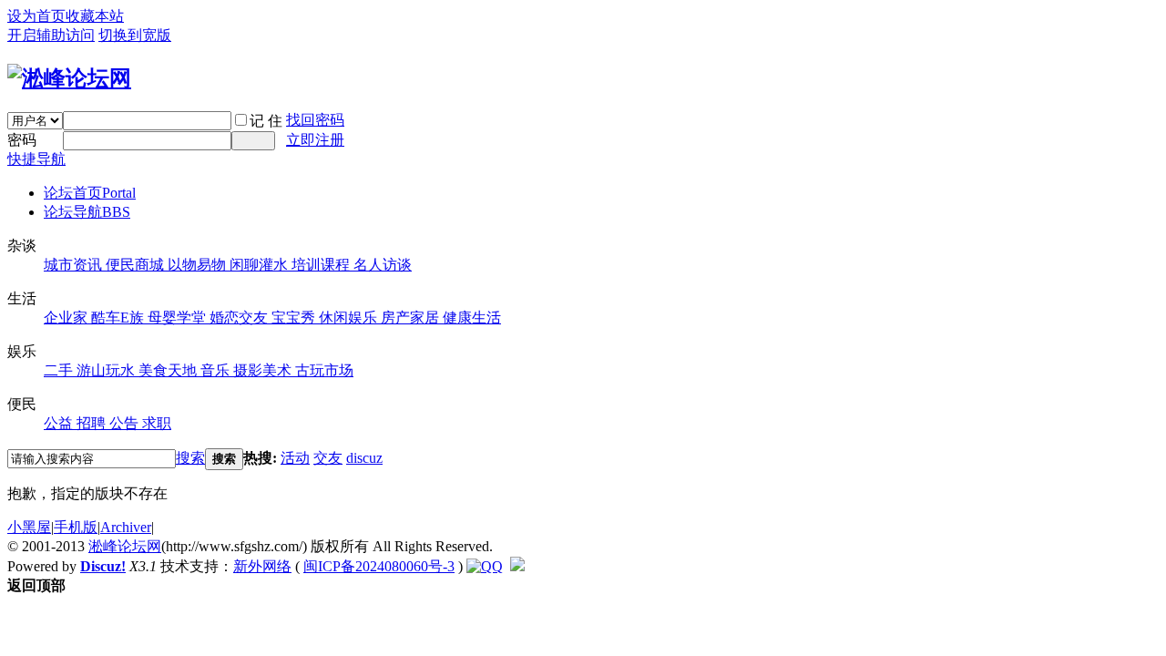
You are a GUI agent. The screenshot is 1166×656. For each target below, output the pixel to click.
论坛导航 (87, 212)
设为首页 (36, 16)
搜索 (190, 458)
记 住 (266, 120)
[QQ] (484, 566)
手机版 (75, 527)
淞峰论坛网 (124, 546)
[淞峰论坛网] (69, 78)
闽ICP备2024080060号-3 (379, 566)
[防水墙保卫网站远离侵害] (517, 566)
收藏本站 (95, 16)
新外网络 (262, 566)
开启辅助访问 (51, 35)
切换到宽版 (134, 35)
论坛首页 (90, 192)
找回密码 (315, 120)
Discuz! (103, 566)
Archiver (125, 527)
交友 (328, 458)
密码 (21, 140)
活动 (295, 458)
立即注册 (315, 140)
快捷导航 (36, 159)
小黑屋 (29, 527)
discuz (364, 458)
